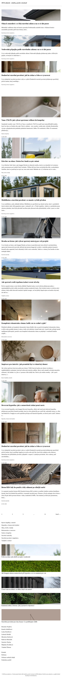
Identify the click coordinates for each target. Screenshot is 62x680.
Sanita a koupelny (5, 133)
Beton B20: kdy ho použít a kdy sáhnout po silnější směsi (23, 487)
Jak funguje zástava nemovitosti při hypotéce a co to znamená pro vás (24, 573)
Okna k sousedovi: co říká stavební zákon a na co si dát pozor (25, 24)
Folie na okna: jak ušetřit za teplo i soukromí (16, 557)
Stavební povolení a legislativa (8, 32)
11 (45, 514)
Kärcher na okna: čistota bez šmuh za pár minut (20, 161)
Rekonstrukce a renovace (7, 336)
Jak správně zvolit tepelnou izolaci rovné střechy (20, 282)
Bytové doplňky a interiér (7, 377)
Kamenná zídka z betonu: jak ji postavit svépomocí (18, 605)
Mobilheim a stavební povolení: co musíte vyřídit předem (24, 200)
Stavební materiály (5, 254)
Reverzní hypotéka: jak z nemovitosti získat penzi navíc (23, 405)
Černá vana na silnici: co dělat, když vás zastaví (17, 589)
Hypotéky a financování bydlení (8, 418)
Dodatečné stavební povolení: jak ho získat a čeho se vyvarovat (26, 75)
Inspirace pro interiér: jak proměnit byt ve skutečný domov (25, 364)
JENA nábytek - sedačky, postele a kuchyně (14, 3)
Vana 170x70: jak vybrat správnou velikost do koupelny (23, 120)
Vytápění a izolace (5, 295)
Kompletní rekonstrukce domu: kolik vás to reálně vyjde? (24, 323)
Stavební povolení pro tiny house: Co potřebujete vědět (19, 622)
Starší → (58, 514)
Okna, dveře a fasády (6, 172)
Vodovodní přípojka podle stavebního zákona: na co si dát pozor (26, 49)
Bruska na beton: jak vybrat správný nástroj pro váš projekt (25, 241)
